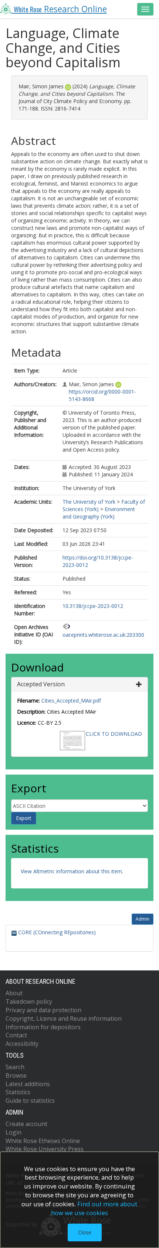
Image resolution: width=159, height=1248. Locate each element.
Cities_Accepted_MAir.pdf (71, 700)
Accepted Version (41, 684)
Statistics (18, 1092)
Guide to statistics (30, 1100)
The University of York (88, 501)
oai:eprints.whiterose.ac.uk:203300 (103, 634)
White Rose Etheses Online (43, 1141)
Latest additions (28, 1084)
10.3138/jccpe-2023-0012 (92, 605)
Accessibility (22, 1044)
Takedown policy (29, 1001)
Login (13, 1132)
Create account (26, 1124)
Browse (16, 1075)
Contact (16, 1035)
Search (15, 1067)
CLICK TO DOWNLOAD (114, 733)
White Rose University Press (45, 1149)
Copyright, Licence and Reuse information (64, 1018)
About (14, 993)
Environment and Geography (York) (98, 513)
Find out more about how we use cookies (94, 1208)
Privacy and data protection (43, 1010)
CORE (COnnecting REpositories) (56, 932)
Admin (142, 919)
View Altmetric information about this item (71, 871)
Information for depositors (43, 1027)
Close (84, 1232)
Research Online (60, 9)
